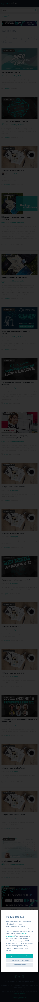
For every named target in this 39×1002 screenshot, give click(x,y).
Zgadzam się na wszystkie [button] (19, 956)
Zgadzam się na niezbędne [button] (19, 960)
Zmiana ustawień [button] (19, 965)
